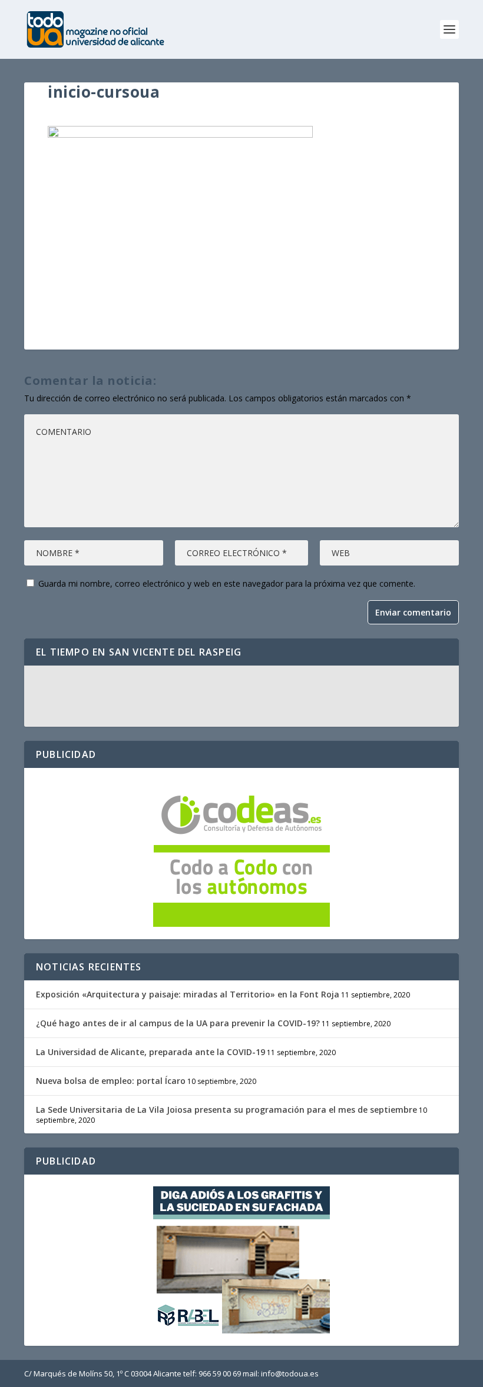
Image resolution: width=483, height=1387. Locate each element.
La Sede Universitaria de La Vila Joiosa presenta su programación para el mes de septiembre (226, 1109)
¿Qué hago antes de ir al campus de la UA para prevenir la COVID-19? (178, 1023)
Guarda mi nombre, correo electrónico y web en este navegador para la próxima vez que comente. (226, 583)
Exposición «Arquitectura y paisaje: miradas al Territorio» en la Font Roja (187, 994)
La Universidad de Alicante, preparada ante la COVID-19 (150, 1051)
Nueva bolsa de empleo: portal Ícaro (111, 1080)
